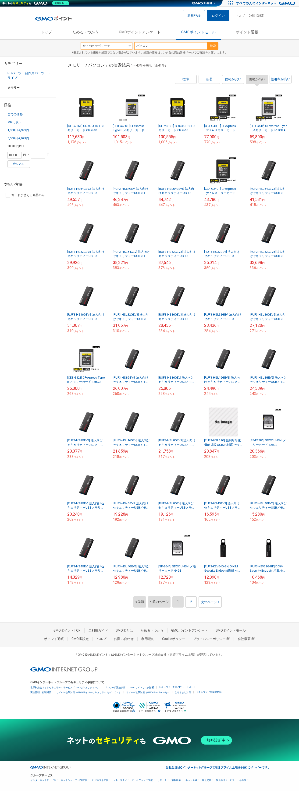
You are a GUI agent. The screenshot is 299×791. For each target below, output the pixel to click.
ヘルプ (240, 15)
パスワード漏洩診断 (114, 687)
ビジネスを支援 (100, 780)
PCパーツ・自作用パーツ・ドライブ (29, 75)
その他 (242, 780)
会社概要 (244, 639)
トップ (46, 32)
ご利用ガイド (98, 630)
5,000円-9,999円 (18, 138)
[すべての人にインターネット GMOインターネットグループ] (266, 3)
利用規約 (147, 639)
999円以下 (14, 122)
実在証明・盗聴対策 (40, 692)
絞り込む (18, 163)
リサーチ (162, 780)
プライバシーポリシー (209, 639)
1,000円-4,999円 (18, 130)
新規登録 (193, 16)
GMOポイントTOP (67, 630)
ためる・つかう (85, 32)
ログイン (218, 16)
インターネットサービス (43, 780)
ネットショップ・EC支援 (74, 780)
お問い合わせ (124, 639)
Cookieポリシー (173, 639)
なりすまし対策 (183, 692)
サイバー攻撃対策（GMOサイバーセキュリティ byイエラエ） (88, 692)
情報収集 (176, 780)
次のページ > (210, 602)
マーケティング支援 (142, 780)
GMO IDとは (124, 630)
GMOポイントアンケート (140, 32)
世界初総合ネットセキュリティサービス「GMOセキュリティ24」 (65, 687)
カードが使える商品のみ (28, 195)
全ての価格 (15, 114)
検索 (213, 46)
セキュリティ (120, 780)
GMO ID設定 (256, 15)
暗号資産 (206, 780)
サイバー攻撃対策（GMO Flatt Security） (148, 692)
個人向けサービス (225, 780)
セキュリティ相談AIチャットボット (177, 687)
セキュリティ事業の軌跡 (209, 692)
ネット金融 (191, 780)
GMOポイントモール (198, 32)
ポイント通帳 (247, 32)
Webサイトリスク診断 (142, 687)
